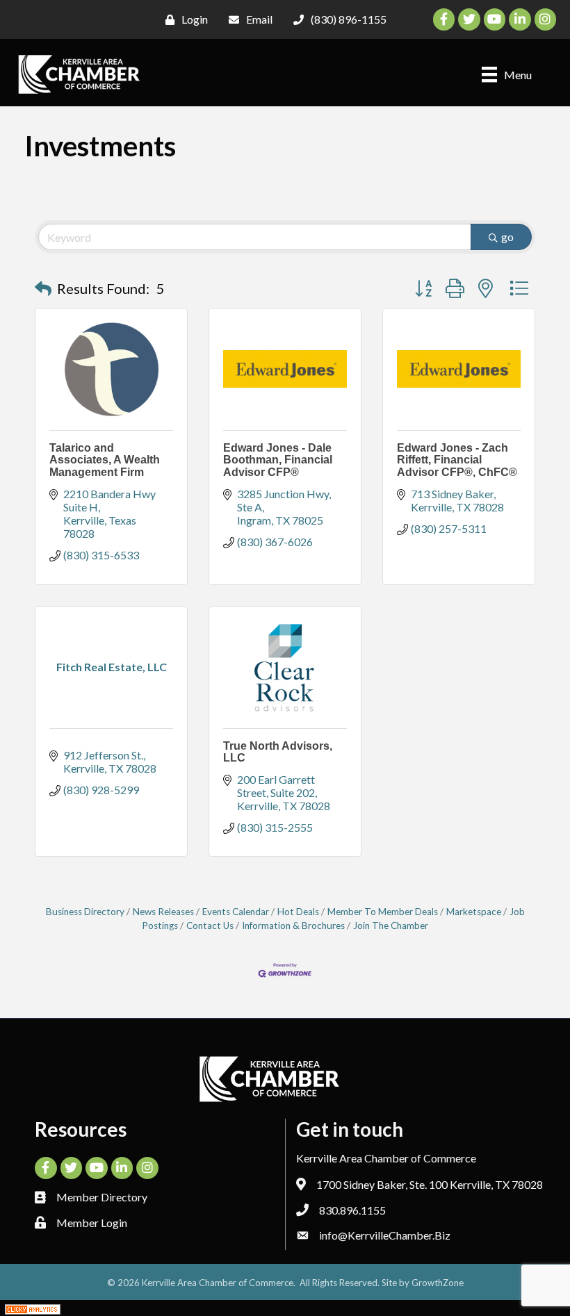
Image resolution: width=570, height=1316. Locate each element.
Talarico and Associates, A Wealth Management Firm (104, 460)
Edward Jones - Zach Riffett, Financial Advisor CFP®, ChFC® (457, 460)
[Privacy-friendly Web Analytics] (32, 1308)
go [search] (507, 236)
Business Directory (85, 911)
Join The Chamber (390, 925)
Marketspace (473, 911)
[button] (43, 288)
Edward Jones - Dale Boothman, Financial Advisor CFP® (277, 460)
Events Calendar (235, 911)
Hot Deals (298, 911)
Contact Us (210, 925)
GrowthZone (438, 1282)
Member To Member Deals (382, 911)
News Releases (163, 911)
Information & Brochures (293, 925)
